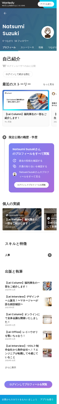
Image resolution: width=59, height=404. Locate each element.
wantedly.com (16, 215)
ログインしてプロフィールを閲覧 (31, 184)
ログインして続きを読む (18, 74)
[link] (22, 219)
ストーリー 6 (27, 47)
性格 (41, 47)
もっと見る (48, 84)
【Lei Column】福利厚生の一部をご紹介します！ (21, 221)
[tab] (9, 47)
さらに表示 (10, 367)
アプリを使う (46, 4)
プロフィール (9, 47)
